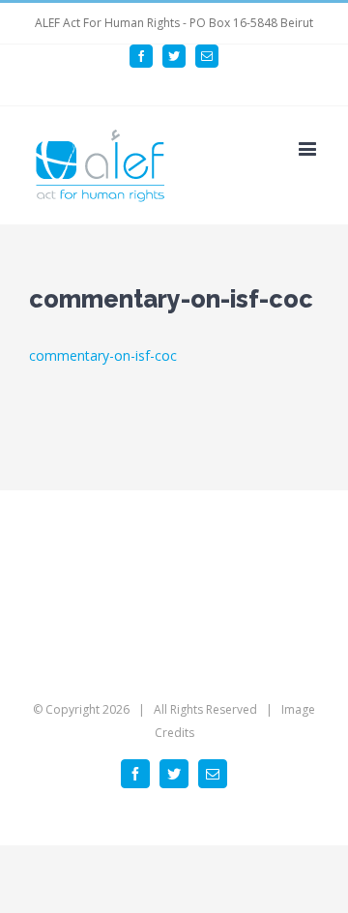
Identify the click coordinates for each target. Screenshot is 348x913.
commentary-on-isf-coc (103, 355)
